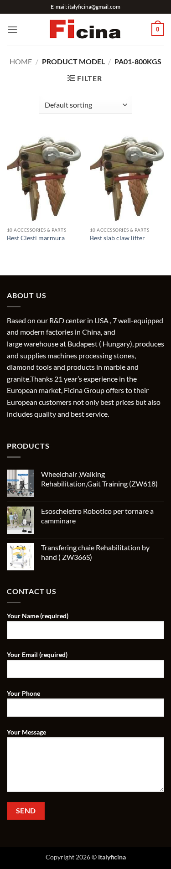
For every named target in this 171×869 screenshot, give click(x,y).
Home (21, 61)
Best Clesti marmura (36, 238)
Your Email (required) (37, 654)
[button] (12, 29)
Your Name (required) (37, 616)
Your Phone (23, 693)
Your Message (26, 732)
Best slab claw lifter (117, 238)
